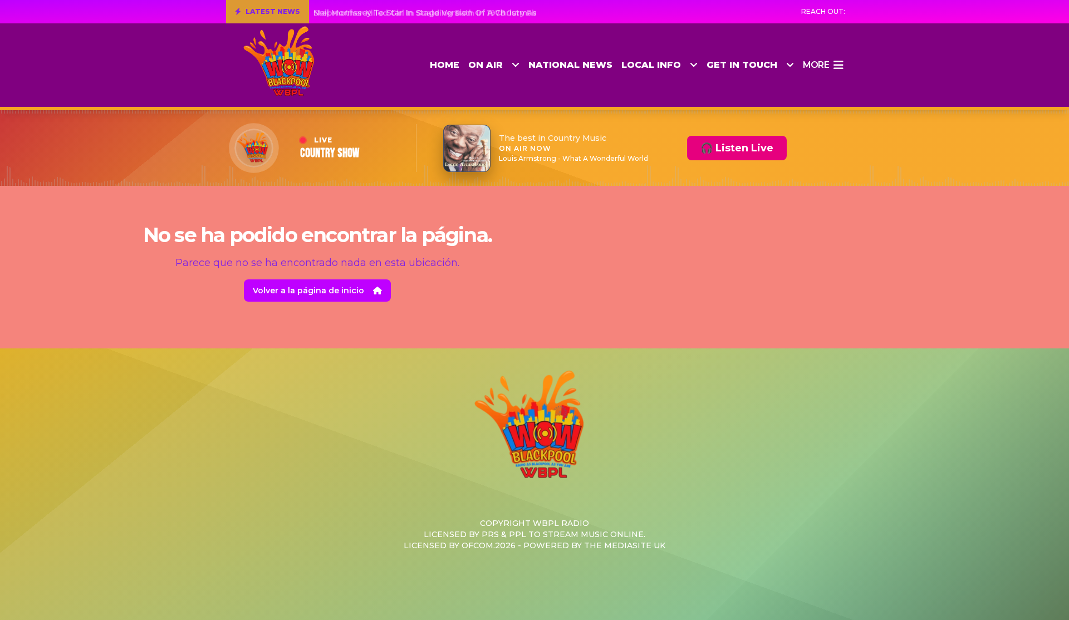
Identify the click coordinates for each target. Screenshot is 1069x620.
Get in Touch (742, 65)
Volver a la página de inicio (308, 291)
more (816, 65)
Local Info (651, 65)
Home (444, 65)
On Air (485, 65)
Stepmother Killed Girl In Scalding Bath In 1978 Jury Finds (431, 12)
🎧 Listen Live (736, 148)
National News (570, 65)
